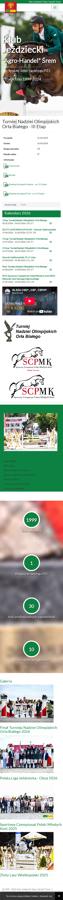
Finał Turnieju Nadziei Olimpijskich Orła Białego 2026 (28, 729)
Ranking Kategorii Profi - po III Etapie (26, 193)
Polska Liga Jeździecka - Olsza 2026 (28, 778)
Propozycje (14, 165)
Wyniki (12, 175)
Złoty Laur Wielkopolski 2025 (24, 875)
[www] (51, 223)
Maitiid (10, 456)
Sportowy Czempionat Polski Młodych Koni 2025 (31, 826)
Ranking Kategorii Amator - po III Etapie (28, 184)
